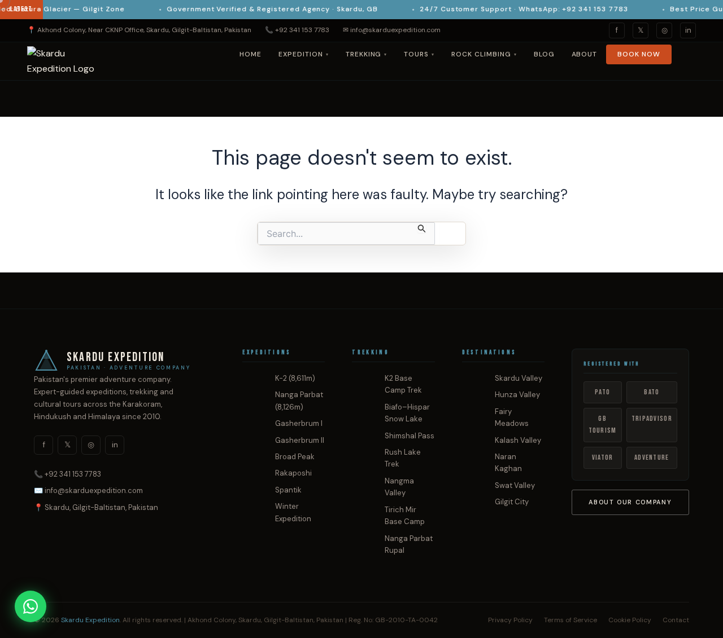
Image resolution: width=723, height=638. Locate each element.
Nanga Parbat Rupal (409, 544)
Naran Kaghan (508, 462)
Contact (676, 619)
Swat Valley (515, 485)
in (688, 30)
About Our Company (630, 502)
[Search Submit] (421, 227)
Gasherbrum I (299, 423)
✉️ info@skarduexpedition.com (88, 490)
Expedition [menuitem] (303, 54)
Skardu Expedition (90, 619)
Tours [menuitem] (419, 54)
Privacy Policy (510, 619)
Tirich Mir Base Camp (405, 515)
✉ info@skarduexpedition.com (392, 29)
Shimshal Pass (409, 436)
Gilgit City (512, 502)
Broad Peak (295, 456)
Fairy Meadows (512, 417)
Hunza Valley (517, 394)
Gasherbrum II (299, 440)
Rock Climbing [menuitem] (483, 54)
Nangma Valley (399, 487)
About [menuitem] (585, 54)
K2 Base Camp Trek (403, 384)
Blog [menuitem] (544, 54)
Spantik (288, 490)
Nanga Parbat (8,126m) (299, 400)
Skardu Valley (518, 378)
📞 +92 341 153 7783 (297, 29)
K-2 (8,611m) (295, 378)
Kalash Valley (518, 440)
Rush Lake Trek (403, 458)
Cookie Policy (629, 619)
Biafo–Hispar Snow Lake (407, 413)
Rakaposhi (293, 473)
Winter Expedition (293, 512)
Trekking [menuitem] (366, 54)
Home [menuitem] (250, 54)
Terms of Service (570, 619)
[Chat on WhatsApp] (30, 606)
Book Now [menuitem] (638, 54)
